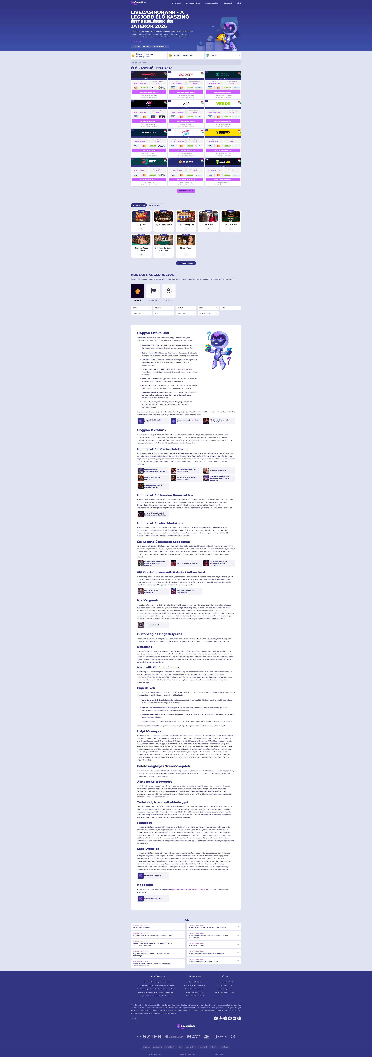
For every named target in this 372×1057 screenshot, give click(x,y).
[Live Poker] (208, 221)
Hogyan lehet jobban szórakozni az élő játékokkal (156, 985)
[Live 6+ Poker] (186, 246)
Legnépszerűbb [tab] (140, 205)
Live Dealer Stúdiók (212, 3)
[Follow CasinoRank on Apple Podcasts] (239, 1018)
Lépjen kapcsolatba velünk (225, 992)
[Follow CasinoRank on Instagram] (221, 1018)
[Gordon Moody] (193, 1036)
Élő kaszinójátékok (193, 3)
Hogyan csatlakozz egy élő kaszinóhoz (156, 982)
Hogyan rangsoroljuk (225, 989)
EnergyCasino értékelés (223, 153)
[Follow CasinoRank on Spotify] (234, 1018)
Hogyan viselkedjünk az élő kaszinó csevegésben (156, 992)
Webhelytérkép (218, 1054)
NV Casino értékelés (148, 124)
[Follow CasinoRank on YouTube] (230, 1018)
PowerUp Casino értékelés (223, 95)
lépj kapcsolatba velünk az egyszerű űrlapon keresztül (188, 889)
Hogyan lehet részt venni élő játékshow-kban (156, 996)
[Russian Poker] (230, 221)
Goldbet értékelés (186, 124)
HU (133, 1018)
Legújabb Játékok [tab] (157, 205)
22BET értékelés (149, 183)
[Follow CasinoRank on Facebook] (216, 1018)
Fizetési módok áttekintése (195, 989)
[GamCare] (220, 1036)
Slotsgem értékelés (223, 183)
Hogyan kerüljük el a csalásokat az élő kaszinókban (156, 989)
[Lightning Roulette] (163, 221)
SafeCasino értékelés (149, 153)
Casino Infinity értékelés (186, 95)
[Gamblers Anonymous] (207, 1036)
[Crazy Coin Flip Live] (186, 221)
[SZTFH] (149, 1036)
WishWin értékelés (186, 183)
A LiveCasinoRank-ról (225, 982)
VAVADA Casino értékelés (149, 95)
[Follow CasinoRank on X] (225, 1018)
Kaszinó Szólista (195, 982)
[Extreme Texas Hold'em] (141, 246)
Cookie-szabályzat (154, 1054)
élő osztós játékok (185, 369)
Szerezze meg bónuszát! (149, 92)
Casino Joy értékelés (185, 153)
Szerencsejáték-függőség (195, 992)
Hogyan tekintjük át (225, 985)
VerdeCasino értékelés (223, 124)
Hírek (239, 3)
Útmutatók (228, 3)
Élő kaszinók (176, 3)
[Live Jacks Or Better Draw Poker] (163, 246)
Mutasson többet (185, 190)
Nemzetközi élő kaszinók (195, 996)
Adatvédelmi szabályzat (187, 1054)
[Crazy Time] (141, 221)
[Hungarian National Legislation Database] (174, 1036)
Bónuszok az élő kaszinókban (195, 985)
